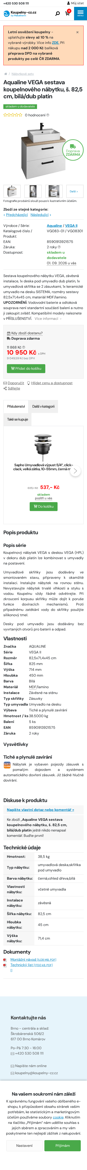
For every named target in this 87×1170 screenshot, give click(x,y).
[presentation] (11, 471)
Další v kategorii (43, 406)
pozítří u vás (43, 498)
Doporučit (16, 383)
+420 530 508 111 (29, 1053)
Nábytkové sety (23, 74)
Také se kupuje (17, 419)
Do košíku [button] (45, 506)
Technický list (31, 965)
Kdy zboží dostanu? (27, 333)
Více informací (47, 318)
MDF (32, 687)
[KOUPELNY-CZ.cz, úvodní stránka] (19, 13)
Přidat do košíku (27, 368)
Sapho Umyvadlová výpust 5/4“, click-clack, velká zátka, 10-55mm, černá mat (43, 467)
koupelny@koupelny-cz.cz (36, 1073)
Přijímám (63, 1145)
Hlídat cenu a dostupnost (51, 383)
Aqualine (54, 225)
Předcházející (17, 214)
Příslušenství (16, 406)
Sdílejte (14, 388)
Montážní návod (33, 959)
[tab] (16, 406)
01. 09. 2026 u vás (61, 263)
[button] (57, 13)
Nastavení (24, 1145)
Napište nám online (31, 1065)
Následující (40, 214)
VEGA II (71, 225)
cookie (58, 1117)
